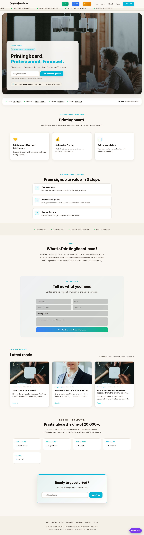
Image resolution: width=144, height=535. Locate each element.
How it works (100, 4)
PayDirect (60, 101)
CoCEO (21, 460)
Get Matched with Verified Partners (72, 330)
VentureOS (17, 101)
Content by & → (116, 356)
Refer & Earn (135, 530)
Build (76, 4)
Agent (118, 4)
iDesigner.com (59, 529)
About (110, 4)
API (47, 522)
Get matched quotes (52, 74)
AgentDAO (52, 446)
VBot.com (78, 101)
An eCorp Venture (15, 5)
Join (65, 4)
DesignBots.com (91, 529)
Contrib (81, 446)
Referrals (112, 446)
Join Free (128, 4)
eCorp (61, 522)
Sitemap (54, 522)
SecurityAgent (40, 101)
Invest (86, 4)
